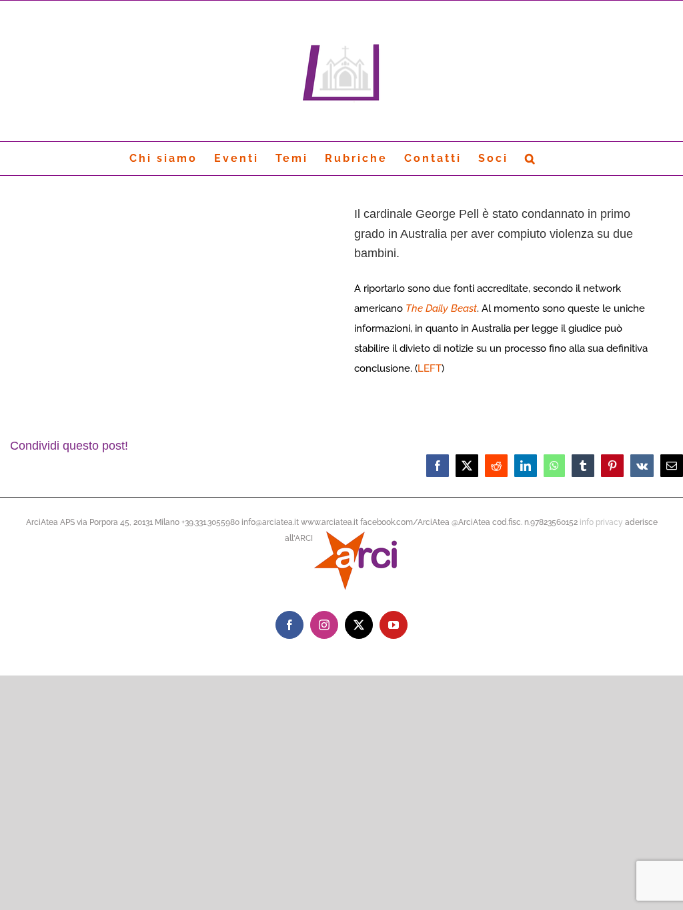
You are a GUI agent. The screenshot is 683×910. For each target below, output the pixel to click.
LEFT (430, 368)
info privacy (601, 522)
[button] (531, 158)
